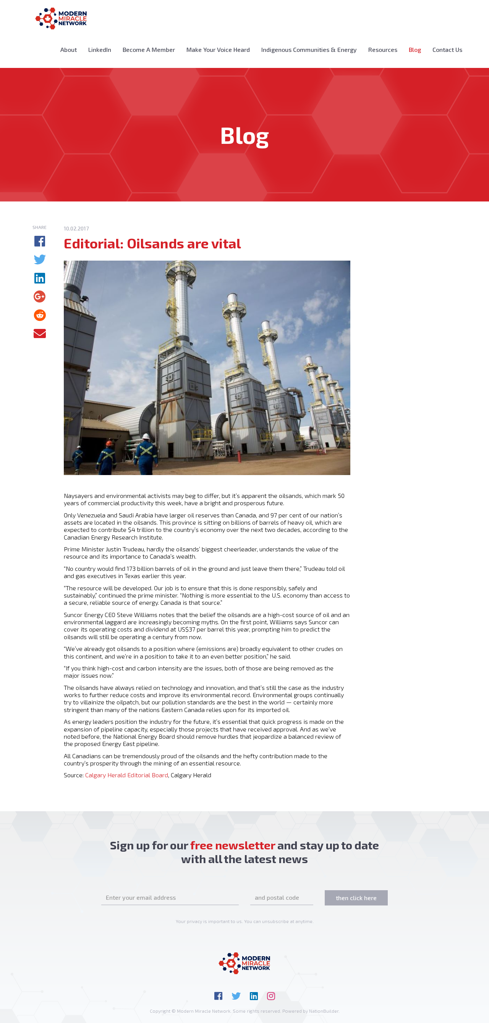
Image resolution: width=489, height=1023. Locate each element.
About (68, 49)
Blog (418, 49)
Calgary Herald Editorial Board (126, 774)
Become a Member (149, 49)
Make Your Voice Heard (218, 49)
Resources (382, 49)
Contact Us (447, 49)
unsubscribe (275, 921)
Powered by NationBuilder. (311, 1010)
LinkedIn (99, 49)
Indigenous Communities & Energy (309, 49)
